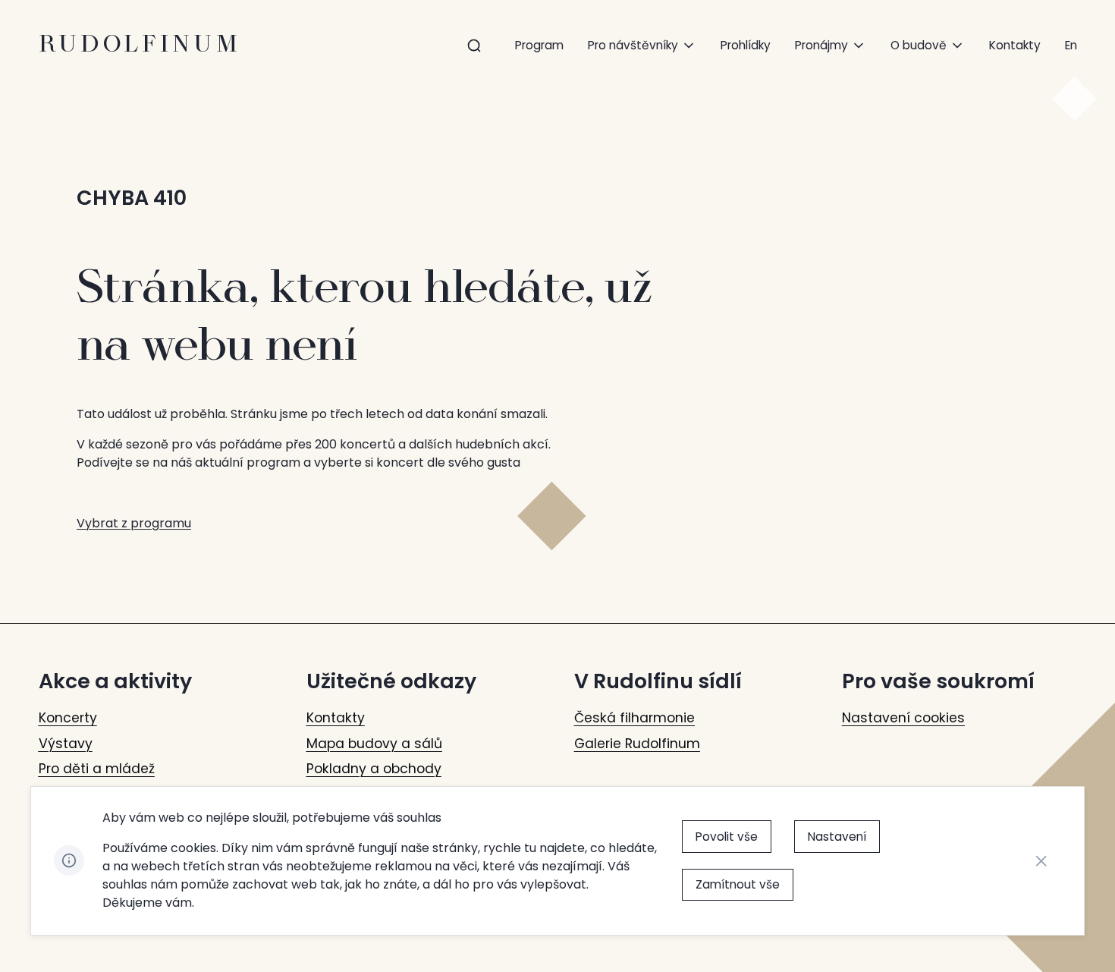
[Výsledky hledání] (474, 46)
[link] (1071, 45)
